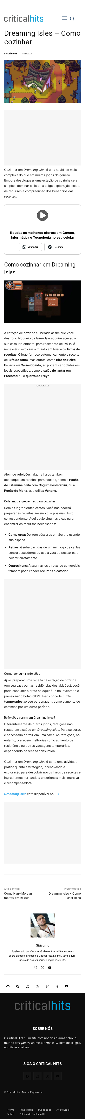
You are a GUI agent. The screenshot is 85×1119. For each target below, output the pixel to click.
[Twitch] (47, 986)
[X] (42, 966)
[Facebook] (18, 986)
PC (56, 794)
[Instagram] (35, 966)
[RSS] (37, 986)
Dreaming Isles (15, 794)
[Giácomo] (43, 925)
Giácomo (12, 53)
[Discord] (8, 986)
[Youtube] (49, 966)
